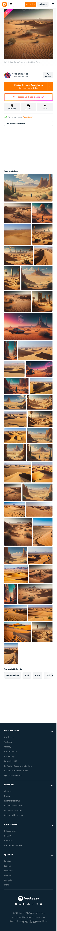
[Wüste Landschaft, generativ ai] (28, 188)
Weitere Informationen (15, 123)
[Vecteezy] (4, 4)
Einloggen (43, 4)
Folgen (48, 76)
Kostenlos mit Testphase (28, 86)
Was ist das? (27, 117)
